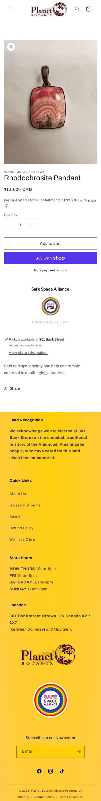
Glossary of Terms (25, 505)
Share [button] (15, 388)
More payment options (50, 270)
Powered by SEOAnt (50, 322)
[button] (10, 9)
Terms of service (71, 797)
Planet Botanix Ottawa (47, 790)
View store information (28, 352)
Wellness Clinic (22, 539)
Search (15, 517)
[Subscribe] (78, 752)
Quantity (10, 215)
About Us (17, 494)
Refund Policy (21, 528)
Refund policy (44, 797)
